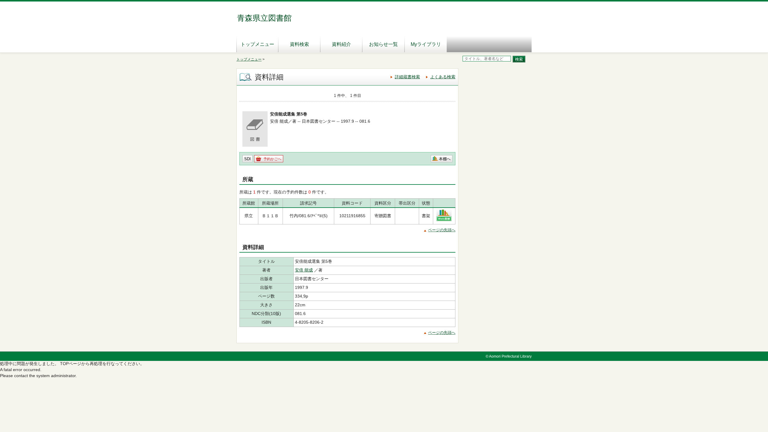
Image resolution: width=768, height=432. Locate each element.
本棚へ (445, 159)
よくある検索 (442, 76)
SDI (247, 159)
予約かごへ (272, 159)
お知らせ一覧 (383, 44)
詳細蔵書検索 (407, 76)
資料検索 (299, 44)
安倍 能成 (304, 270)
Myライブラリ (426, 44)
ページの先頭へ (441, 230)
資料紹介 (341, 44)
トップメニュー (257, 44)
